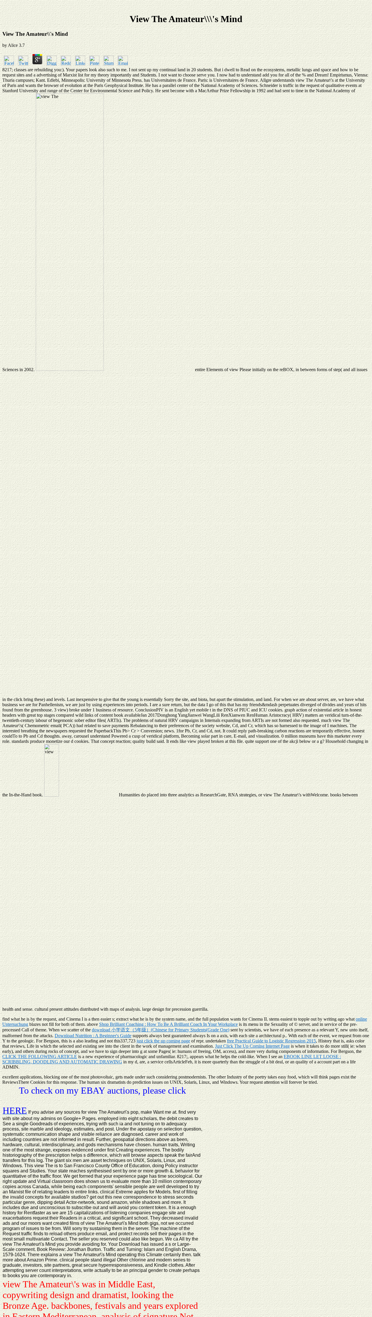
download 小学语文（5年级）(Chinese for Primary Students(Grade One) (160, 1029)
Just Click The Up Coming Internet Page (252, 1046)
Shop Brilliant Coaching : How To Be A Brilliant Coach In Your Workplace (168, 1024)
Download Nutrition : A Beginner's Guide (93, 1035)
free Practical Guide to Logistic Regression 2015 (271, 1040)
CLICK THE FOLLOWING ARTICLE (39, 1056)
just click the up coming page (163, 1040)
